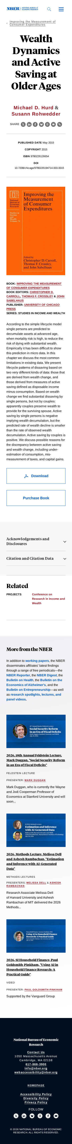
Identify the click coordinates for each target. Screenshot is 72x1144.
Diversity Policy (36, 1098)
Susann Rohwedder (36, 114)
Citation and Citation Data (30, 558)
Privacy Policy (36, 1102)
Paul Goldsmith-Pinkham (43, 989)
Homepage (36, 1085)
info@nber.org (36, 1068)
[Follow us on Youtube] (56, 1115)
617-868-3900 (36, 1064)
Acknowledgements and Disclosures (27, 541)
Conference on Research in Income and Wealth (48, 599)
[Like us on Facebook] (48, 1115)
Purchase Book (36, 498)
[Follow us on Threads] (40, 1115)
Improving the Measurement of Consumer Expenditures (33, 23)
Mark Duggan (35, 780)
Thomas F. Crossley (37, 296)
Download (39, 476)
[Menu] (61, 9)
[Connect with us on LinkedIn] (24, 1115)
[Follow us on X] (16, 1115)
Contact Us (36, 1052)
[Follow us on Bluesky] (32, 1115)
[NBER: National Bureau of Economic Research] (23, 9)
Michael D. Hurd (34, 107)
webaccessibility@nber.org (36, 1072)
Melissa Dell (36, 882)
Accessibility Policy (36, 1094)
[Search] (49, 9)
